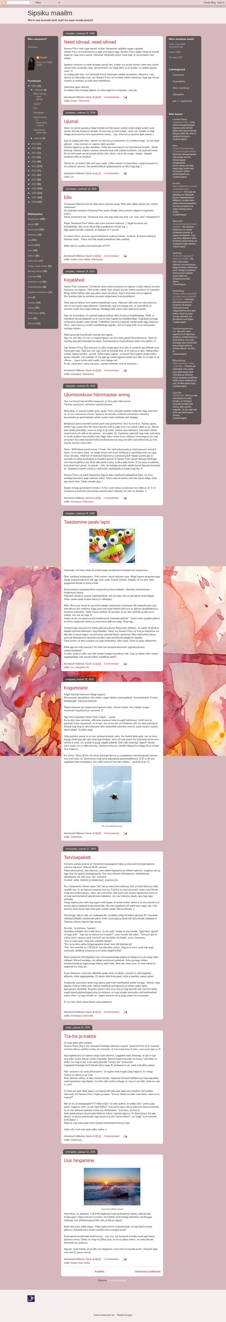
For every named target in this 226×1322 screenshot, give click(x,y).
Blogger (128, 1315)
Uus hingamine (79, 1160)
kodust (31, 255)
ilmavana (32, 234)
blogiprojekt (33, 219)
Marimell (177, 221)
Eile (68, 197)
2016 (34, 157)
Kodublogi (178, 290)
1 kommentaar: (112, 173)
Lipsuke (177, 392)
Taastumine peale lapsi (87, 522)
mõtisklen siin (82, 667)
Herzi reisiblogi (181, 88)
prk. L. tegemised (182, 101)
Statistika (32, 47)
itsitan (74, 100)
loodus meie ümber (80, 259)
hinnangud (76, 374)
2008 (34, 193)
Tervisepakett (77, 857)
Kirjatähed (74, 280)
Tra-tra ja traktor (80, 1036)
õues (30, 318)
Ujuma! (71, 121)
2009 (34, 188)
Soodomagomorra (183, 328)
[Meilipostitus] (125, 97)
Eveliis (176, 183)
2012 (34, 175)
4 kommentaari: (112, 97)
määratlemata (35, 287)
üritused (32, 323)
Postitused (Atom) (117, 1280)
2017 (34, 153)
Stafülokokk (178, 395)
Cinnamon (178, 75)
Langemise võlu (181, 122)
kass (30, 250)
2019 (34, 144)
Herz (132, 707)
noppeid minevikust (37, 292)
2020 (34, 86)
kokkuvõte (87, 1015)
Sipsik (43, 57)
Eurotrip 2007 (176, 57)
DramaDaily (179, 81)
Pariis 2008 (174, 52)
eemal (31, 224)
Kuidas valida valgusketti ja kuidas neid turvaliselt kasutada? (185, 296)
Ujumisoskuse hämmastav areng (97, 394)
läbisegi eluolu (35, 271)
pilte (30, 297)
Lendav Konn (180, 119)
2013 (34, 170)
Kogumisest (76, 687)
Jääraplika (178, 94)
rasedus (32, 302)
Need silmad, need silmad (90, 42)
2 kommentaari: (112, 1136)
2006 (34, 202)
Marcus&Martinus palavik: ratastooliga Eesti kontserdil (185, 189)
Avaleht (99, 1271)
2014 (34, 166)
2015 (34, 161)
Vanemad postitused (147, 1271)
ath (174, 331)
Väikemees (84, 100)
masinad (32, 276)
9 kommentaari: (112, 1012)
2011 (34, 179)
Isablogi (177, 253)
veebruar (39, 90)
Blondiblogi (179, 360)
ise (72, 177)
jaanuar (38, 138)
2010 (34, 184)
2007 (34, 197)
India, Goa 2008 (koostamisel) (177, 45)
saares (31, 307)
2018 (34, 148)
